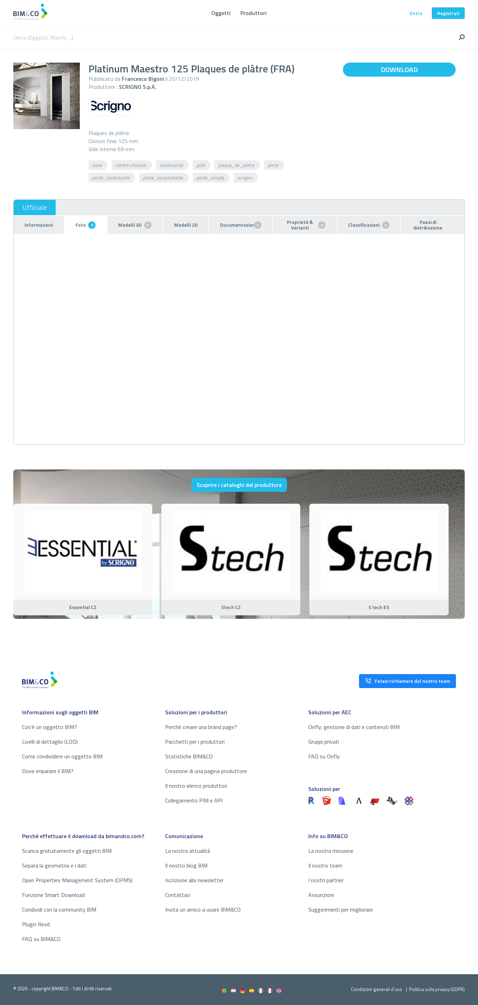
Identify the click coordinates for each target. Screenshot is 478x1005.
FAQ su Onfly (324, 756)
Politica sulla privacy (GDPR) (437, 989)
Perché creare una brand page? (201, 727)
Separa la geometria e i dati (54, 865)
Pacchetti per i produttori (195, 741)
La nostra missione (330, 851)
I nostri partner (326, 880)
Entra (416, 13)
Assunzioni (321, 895)
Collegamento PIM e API (194, 800)
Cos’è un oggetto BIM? (49, 727)
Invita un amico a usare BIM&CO (203, 909)
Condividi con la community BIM (59, 909)
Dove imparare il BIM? (47, 771)
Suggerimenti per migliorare (340, 909)
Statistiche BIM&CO (189, 756)
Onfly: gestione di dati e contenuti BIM (354, 727)
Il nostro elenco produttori (196, 785)
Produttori (253, 13)
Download (399, 69)
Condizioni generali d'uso (376, 989)
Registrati (448, 13)
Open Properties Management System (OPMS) (77, 880)
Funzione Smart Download (53, 895)
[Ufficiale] (35, 207)
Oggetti (221, 13)
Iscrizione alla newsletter (194, 880)
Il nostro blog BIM (186, 865)
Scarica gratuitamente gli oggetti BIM (67, 851)
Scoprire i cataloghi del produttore (239, 485)
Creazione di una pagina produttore (206, 771)
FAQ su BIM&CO (41, 939)
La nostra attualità (187, 851)
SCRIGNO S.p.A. (137, 87)
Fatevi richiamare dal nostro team (412, 681)
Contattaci (177, 895)
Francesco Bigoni (143, 79)
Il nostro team (325, 865)
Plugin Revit (36, 924)
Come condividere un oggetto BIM (62, 756)
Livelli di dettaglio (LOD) (50, 741)
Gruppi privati (323, 741)
